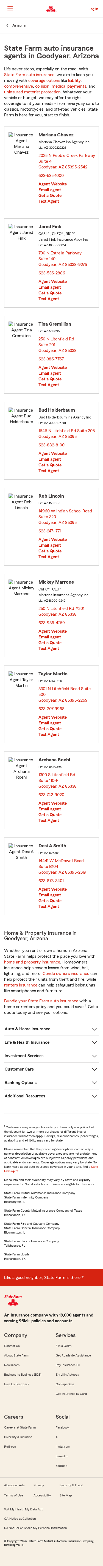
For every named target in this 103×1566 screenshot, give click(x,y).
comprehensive (18, 86)
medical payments (69, 86)
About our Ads (14, 1485)
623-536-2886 (51, 273)
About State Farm (16, 1355)
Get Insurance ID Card (71, 1393)
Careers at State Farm (20, 1427)
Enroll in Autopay (67, 1374)
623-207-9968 (51, 709)
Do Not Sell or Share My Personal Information (35, 1528)
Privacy (39, 1485)
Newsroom (12, 1365)
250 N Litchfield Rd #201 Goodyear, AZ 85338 (61, 611)
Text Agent (48, 201)
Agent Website (52, 184)
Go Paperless (65, 1384)
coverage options (44, 80)
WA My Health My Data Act (23, 1509)
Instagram (63, 1446)
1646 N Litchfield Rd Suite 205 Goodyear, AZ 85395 (66, 434)
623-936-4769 (51, 623)
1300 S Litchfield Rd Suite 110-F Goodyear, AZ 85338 (57, 780)
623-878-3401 (51, 881)
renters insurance (20, 985)
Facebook (62, 1427)
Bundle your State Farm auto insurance (41, 1001)
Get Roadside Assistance (73, 1355)
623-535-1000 (51, 175)
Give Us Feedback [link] (16, 1384)
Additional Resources (25, 1096)
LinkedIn (61, 1456)
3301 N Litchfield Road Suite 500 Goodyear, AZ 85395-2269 (64, 694)
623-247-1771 (49, 531)
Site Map (66, 1495)
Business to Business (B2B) (22, 1374)
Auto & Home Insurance (27, 1029)
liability (74, 80)
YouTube (61, 1465)
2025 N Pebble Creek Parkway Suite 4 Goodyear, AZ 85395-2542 (66, 161)
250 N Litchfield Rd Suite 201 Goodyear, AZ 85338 (57, 345)
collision (42, 86)
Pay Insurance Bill (68, 1365)
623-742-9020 (51, 795)
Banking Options (21, 1082)
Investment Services (24, 1056)
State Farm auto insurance (29, 75)
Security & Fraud (71, 1485)
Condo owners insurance (66, 973)
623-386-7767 (51, 359)
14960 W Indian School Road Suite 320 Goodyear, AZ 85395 (65, 517)
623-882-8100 (51, 445)
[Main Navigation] (10, 8)
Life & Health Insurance (27, 1042)
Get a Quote (50, 195)
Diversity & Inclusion (18, 1437)
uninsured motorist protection (32, 92)
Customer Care (19, 1069)
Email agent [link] (49, 190)
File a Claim (63, 1345)
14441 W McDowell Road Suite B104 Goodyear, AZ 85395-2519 (62, 866)
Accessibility (42, 1495)
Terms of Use (13, 1495)
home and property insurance (32, 962)
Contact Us (12, 1345)
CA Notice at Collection (20, 1518)
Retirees (10, 1446)
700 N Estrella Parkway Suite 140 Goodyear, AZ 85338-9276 (63, 259)
